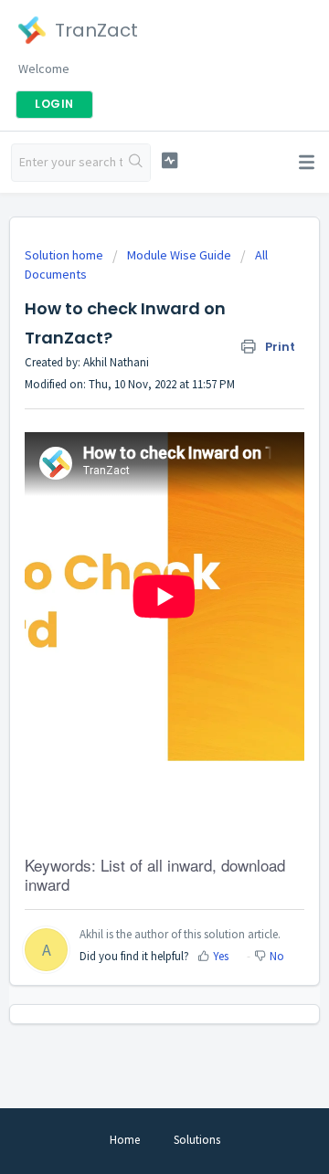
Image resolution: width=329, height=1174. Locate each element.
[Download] (130, 578)
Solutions (197, 1140)
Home (125, 1140)
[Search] (136, 162)
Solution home (65, 255)
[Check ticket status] (169, 160)
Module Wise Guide (179, 255)
